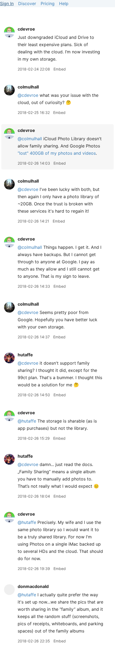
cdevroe (26, 29)
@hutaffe (27, 421)
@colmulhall (30, 138)
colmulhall (28, 87)
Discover (27, 3)
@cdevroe (28, 95)
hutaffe (25, 354)
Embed (59, 69)
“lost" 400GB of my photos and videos (57, 153)
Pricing (48, 3)
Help (63, 3)
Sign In (7, 3)
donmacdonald (33, 586)
